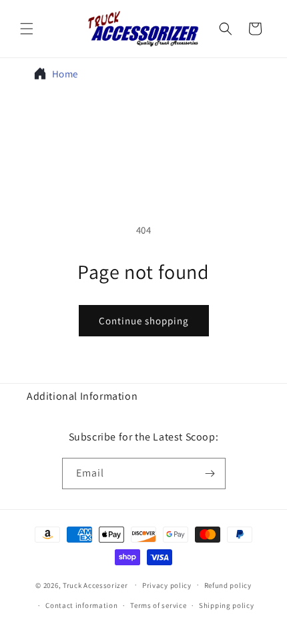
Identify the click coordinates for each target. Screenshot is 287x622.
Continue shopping (144, 320)
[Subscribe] (210, 473)
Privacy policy (167, 585)
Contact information (81, 605)
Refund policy (228, 585)
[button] (26, 28)
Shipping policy (226, 605)
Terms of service (158, 605)
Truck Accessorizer (95, 584)
